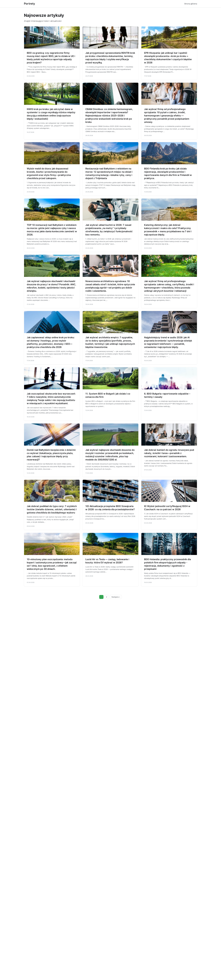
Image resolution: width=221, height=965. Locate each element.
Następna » (116, 597)
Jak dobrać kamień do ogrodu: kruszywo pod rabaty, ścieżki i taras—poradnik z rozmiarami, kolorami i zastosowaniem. (169, 453)
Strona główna (190, 4)
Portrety (29, 3)
